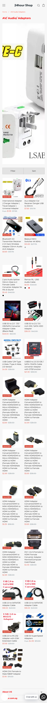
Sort (34, 171)
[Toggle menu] (4, 5)
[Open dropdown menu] (41, 692)
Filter (13, 171)
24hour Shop (23, 5)
